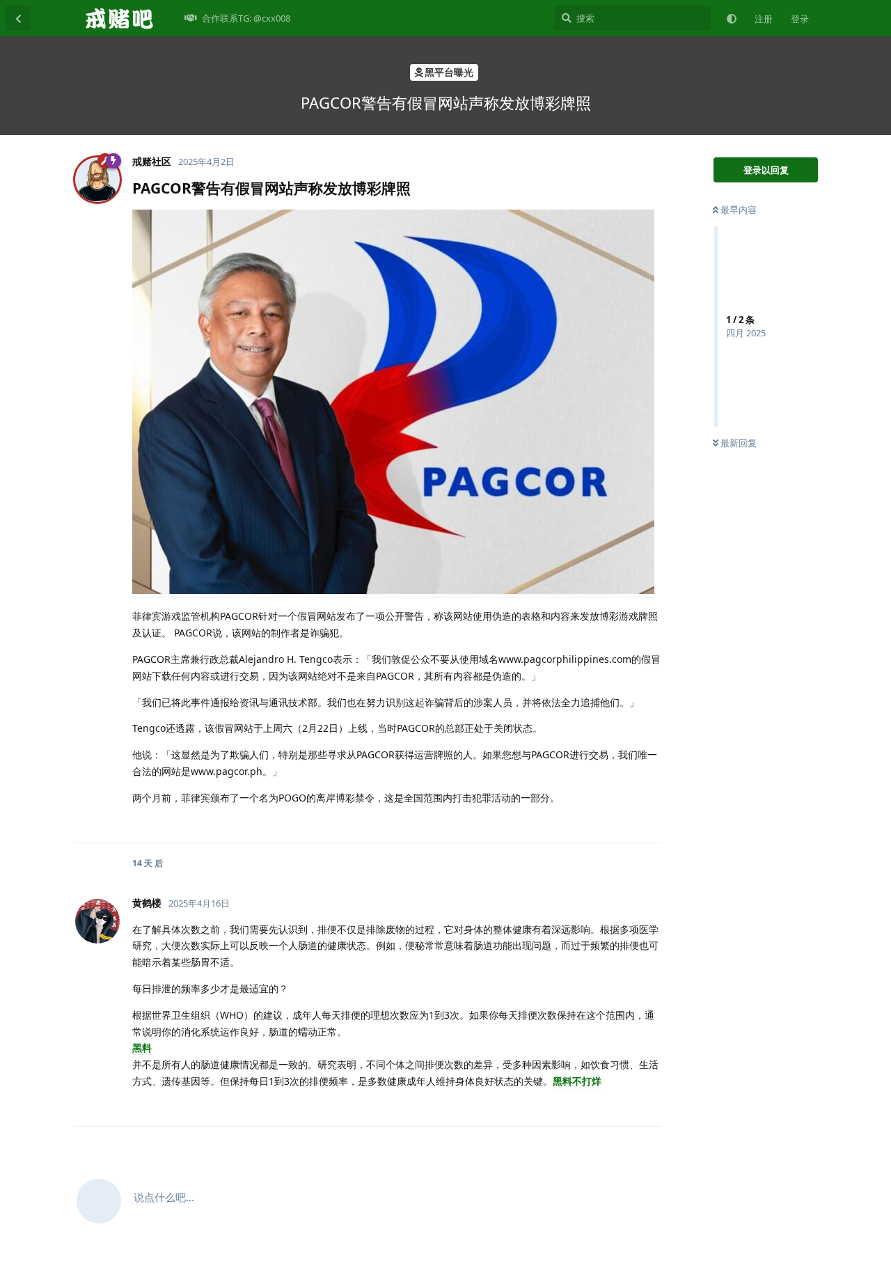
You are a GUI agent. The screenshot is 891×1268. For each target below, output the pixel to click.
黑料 (142, 1047)
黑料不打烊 (577, 1081)
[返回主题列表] (18, 18)
